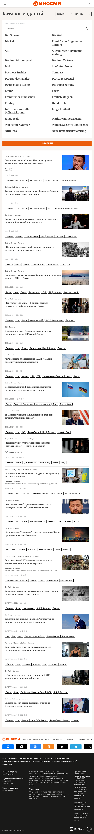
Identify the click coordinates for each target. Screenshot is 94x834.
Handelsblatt (60, 103)
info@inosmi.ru (8, 784)
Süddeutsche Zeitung (12, 187)
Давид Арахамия (30, 463)
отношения (53, 664)
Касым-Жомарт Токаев (40, 493)
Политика (9, 208)
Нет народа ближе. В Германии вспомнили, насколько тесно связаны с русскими (28, 388)
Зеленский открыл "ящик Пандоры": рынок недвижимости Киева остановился (28, 162)
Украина (56, 180)
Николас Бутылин (32, 470)
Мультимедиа (83, 739)
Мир (17, 208)
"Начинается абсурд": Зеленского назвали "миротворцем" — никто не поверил (27, 444)
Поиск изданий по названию (15, 24)
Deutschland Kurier (17, 84)
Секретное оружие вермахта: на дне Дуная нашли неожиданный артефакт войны (31, 592)
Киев (13, 549)
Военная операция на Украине (17, 180)
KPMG (44, 292)
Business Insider (15, 72)
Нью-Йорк (59, 236)
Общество (9, 664)
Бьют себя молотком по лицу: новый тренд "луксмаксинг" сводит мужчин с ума (28, 648)
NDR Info (11, 131)
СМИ (55, 692)
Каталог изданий (9, 758)
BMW (39, 608)
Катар (16, 292)
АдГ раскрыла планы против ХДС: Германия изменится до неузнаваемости (28, 360)
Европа (8, 292)
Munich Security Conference (70, 124)
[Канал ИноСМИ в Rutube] (62, 746)
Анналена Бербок (31, 236)
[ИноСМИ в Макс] (8, 746)
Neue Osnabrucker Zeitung (69, 131)
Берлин (24, 348)
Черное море (28, 404)
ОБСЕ (53, 493)
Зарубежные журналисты (30, 758)
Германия (21, 156)
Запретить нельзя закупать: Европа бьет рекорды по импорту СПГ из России (33, 276)
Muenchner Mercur (17, 124)
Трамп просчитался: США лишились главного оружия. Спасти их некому (29, 416)
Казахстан (25, 493)
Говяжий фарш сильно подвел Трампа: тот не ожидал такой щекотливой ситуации (29, 620)
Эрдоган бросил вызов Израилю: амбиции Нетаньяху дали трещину (27, 704)
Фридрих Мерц (70, 236)
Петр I (55, 404)
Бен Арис (29, 156)
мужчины (63, 664)
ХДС (45, 348)
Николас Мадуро (68, 636)
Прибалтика (25, 692)
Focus (55, 91)
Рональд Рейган (52, 264)
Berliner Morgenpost (18, 60)
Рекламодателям (62, 758)
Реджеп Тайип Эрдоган (38, 720)
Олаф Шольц (32, 549)
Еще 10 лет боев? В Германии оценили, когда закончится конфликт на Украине (28, 562)
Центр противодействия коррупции (65, 208)
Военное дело (58, 739)
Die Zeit (10, 41)
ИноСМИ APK (7, 764)
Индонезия (36, 664)
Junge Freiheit (61, 109)
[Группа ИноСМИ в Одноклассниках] (48, 746)
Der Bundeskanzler (17, 78)
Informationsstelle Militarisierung (17, 111)
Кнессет (66, 720)
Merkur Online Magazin (67, 118)
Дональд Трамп (33, 432)
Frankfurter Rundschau (20, 97)
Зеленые (50, 236)
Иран (20, 636)
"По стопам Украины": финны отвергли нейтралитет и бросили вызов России (26, 304)
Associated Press (64, 432)
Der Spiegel (12, 35)
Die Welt (57, 35)
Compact (57, 72)
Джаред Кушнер (53, 636)
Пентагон (51, 432)
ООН (42, 236)
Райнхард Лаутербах (30, 439)
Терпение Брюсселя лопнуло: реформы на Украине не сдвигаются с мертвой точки (32, 192)
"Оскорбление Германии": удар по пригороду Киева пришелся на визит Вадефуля (32, 533)
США (23, 432)
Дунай (18, 608)
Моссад (75, 720)
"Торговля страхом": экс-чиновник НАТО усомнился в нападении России (27, 676)
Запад (63, 463)
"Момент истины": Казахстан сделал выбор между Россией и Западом (32, 475)
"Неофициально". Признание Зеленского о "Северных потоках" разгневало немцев (28, 506)
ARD (8, 51)
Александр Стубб (36, 320)
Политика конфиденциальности (16, 761)
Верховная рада (44, 463)
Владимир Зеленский (69, 180)
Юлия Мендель (52, 580)
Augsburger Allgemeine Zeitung (67, 52)
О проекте (48, 758)
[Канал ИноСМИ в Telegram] (76, 746)
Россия (47, 180)
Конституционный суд (72, 493)
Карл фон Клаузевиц (42, 404)
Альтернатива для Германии (53, 376)
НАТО (63, 264)
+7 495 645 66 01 (9, 791)
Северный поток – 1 (71, 292)
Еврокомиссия (34, 292)
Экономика (57, 292)
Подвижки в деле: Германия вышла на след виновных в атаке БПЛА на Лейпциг (28, 332)
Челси (59, 493)
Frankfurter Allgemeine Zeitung (67, 43)
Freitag (9, 103)
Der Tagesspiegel (63, 78)
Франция (56, 608)
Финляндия (70, 320)
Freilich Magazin (63, 97)
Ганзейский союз (65, 404)
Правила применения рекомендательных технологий (55, 761)
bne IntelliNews (62, 66)
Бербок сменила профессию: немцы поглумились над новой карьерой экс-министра (31, 220)
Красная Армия (57, 320)
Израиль (25, 720)
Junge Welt (12, 118)
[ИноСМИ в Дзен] (21, 746)
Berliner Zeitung (62, 60)
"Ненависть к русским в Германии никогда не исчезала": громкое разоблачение (29, 248)
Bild (7, 66)
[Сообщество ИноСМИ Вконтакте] (35, 746)
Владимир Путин (36, 180)
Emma (9, 91)
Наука (18, 664)
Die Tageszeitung (63, 84)
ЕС (49, 208)
